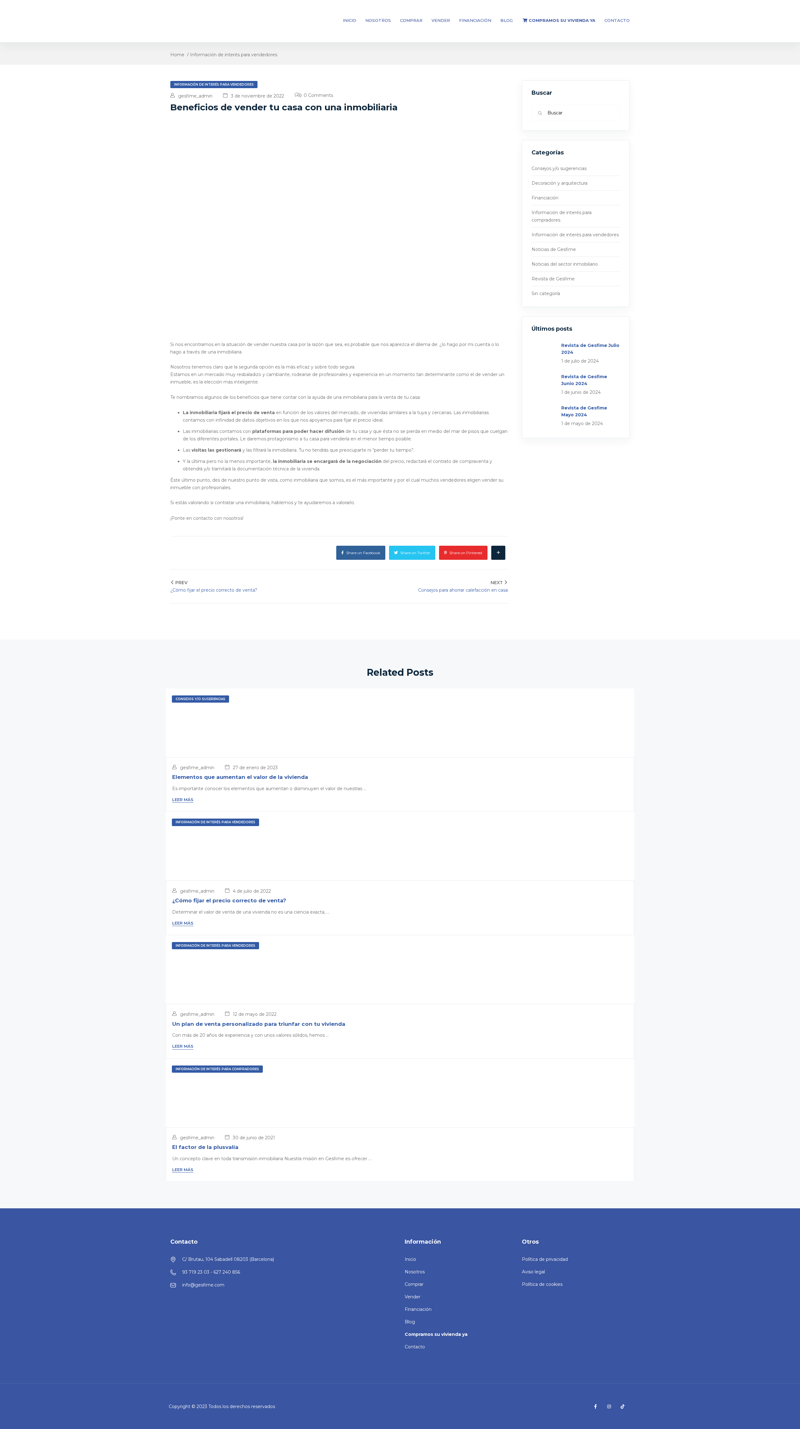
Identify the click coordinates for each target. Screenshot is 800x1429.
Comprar (411, 20)
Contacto (617, 20)
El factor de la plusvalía (205, 1147)
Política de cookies (542, 1284)
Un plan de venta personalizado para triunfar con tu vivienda (258, 1024)
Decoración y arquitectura (560, 183)
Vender (441, 20)
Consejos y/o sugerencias (559, 168)
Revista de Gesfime (553, 279)
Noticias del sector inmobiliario (565, 264)
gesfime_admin (194, 96)
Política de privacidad (545, 1259)
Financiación (475, 20)
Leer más (182, 799)
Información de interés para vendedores (233, 55)
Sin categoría (546, 293)
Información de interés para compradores (217, 1069)
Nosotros (378, 20)
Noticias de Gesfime (554, 249)
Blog (506, 20)
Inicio (349, 20)
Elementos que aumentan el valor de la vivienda (240, 777)
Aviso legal (533, 1272)
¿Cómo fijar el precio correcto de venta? (229, 900)
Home (177, 55)
